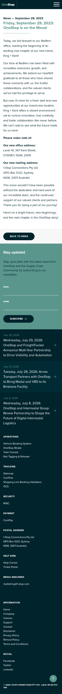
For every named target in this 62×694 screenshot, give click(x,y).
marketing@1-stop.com (16, 584)
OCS (6, 486)
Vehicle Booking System (17, 443)
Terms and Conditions (15, 644)
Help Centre (10, 563)
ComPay (8, 520)
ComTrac (8, 478)
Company (8, 614)
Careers (7, 618)
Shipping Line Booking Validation (22, 482)
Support (7, 622)
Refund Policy (11, 640)
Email (6, 287)
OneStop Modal (12, 448)
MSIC (6, 503)
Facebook (9, 661)
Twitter (7, 665)
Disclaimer (9, 631)
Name (6, 301)
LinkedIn (8, 669)
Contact (7, 627)
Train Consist (10, 452)
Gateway (8, 473)
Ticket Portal (10, 567)
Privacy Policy (11, 635)
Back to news (19, 236)
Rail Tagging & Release (16, 456)
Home (6, 609)
